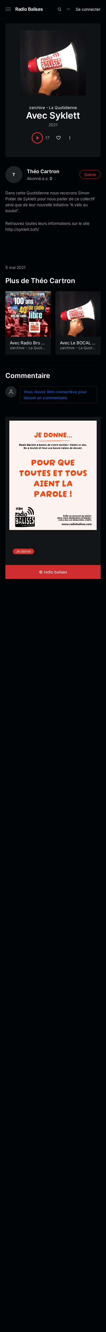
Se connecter (88, 9)
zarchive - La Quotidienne (53, 107)
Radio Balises (29, 9)
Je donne (23, 551)
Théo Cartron (43, 171)
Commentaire (27, 375)
